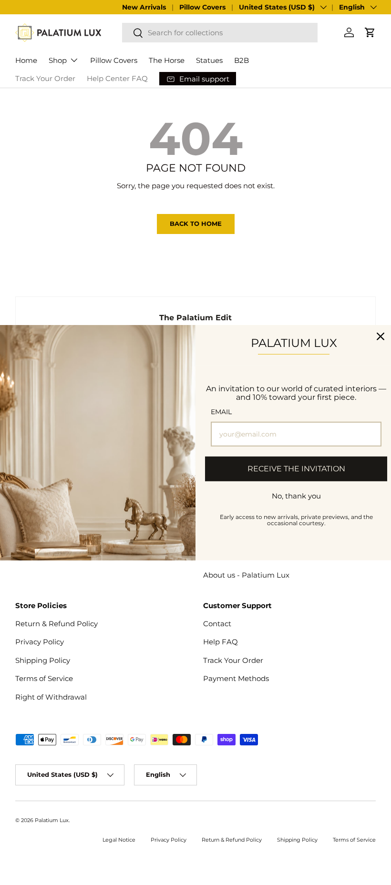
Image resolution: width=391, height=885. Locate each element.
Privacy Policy (39, 641)
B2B (241, 60)
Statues (209, 60)
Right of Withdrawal (51, 697)
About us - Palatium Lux (246, 575)
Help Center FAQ (117, 78)
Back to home (196, 223)
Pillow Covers (202, 7)
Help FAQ (220, 641)
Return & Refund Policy (56, 623)
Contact (217, 623)
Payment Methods (236, 678)
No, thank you (296, 495)
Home (26, 60)
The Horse (167, 60)
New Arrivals (144, 7)
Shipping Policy (42, 660)
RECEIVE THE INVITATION (296, 468)
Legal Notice (119, 839)
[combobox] (220, 32)
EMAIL (221, 411)
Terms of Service (44, 678)
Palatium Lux (52, 820)
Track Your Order (45, 78)
